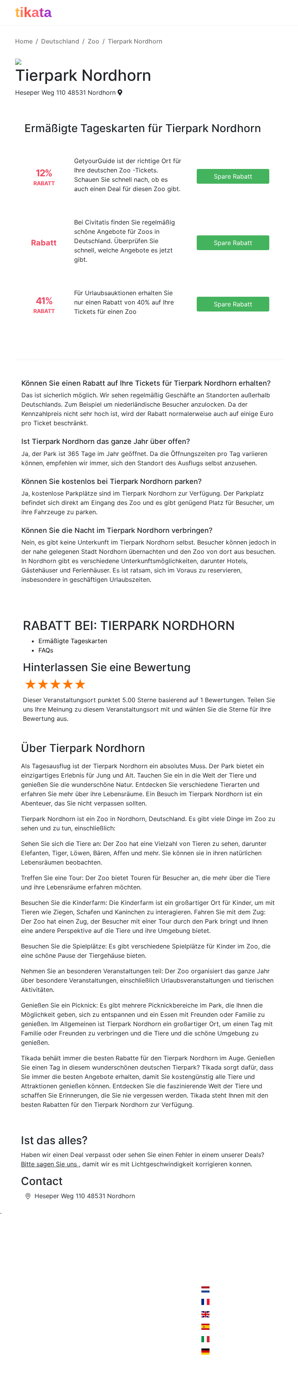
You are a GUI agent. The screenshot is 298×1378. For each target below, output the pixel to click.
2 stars (41, 684)
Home (24, 41)
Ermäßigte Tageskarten (72, 641)
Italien (219, 1339)
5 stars (79, 684)
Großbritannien (232, 1314)
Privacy (72, 1294)
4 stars (66, 684)
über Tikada (32, 1294)
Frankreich (226, 1302)
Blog (21, 1310)
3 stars (54, 684)
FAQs (45, 650)
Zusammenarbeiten (90, 1278)
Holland (222, 1289)
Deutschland (60, 41)
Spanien (222, 1327)
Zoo (93, 41)
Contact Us (134, 1278)
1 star (29, 684)
